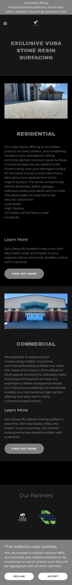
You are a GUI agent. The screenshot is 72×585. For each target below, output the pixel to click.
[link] (36, 23)
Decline (19, 576)
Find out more (24, 273)
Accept (53, 576)
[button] (6, 23)
